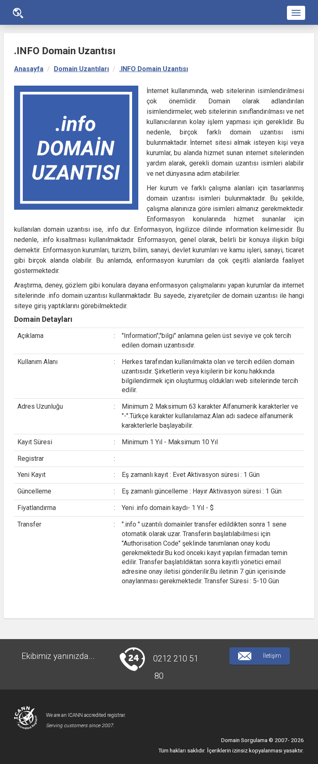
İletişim (271, 655)
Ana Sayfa (18, 12)
